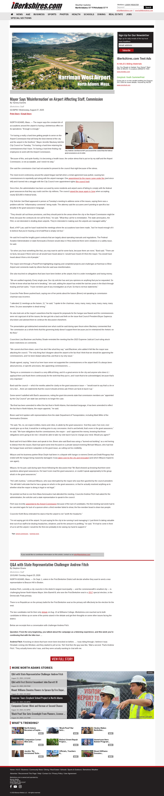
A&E (28, 14)
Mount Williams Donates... (101, 752)
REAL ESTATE (116, 14)
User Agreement (70, 773)
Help (39, 773)
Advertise (13, 773)
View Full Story (62, 658)
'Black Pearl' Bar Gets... (66, 729)
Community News (36, 770)
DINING (101, 14)
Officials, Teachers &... (67, 752)
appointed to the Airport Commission (41, 504)
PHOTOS (64, 14)
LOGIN (127, 4)
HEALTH (76, 14)
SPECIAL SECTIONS (21, 17)
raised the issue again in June (82, 191)
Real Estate (54, 770)
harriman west (34, 534)
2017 (91, 592)
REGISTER (135, 4)
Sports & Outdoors (75, 770)
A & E (18, 770)
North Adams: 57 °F (84, 7)
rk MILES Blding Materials (129, 64)
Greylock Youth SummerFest (130, 77)
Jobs (129, 14)
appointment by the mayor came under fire (86, 178)
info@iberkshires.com (82, 554)
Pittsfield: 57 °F (100, 7)
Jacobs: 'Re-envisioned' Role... (32, 752)
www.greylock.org (123, 85)
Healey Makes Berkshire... (100, 729)
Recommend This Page (27, 773)
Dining (46, 770)
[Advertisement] (135, 735)
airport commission (22, 534)
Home (12, 770)
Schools (63, 770)
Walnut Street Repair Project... (68, 740)
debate (45, 612)
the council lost (82, 182)
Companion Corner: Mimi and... (32, 740)
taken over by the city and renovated (73, 458)
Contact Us (47, 773)
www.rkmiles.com (123, 72)
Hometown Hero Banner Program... (102, 740)
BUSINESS (39, 14)
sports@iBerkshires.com (144, 10)
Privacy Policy (57, 773)
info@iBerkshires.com (125, 10)
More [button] (41, 733)
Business (24, 770)
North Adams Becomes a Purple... (33, 729)
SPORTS (52, 14)
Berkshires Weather (90, 770)
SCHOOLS (89, 14)
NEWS (19, 14)
